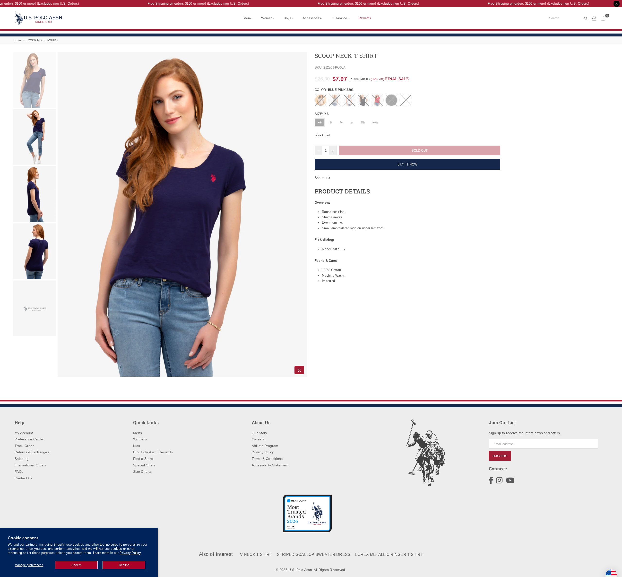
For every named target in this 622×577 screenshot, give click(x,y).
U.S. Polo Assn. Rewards (153, 452)
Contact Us (23, 478)
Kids (136, 446)
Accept (76, 565)
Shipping (21, 459)
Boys (287, 18)
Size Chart (322, 135)
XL (363, 122)
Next (303, 214)
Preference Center (29, 439)
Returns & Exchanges (32, 452)
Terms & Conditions (267, 459)
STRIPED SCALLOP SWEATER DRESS (314, 554)
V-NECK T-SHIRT (256, 554)
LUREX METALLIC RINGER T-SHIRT (389, 554)
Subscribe (500, 456)
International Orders (31, 465)
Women (266, 18)
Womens (140, 439)
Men (246, 18)
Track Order (24, 446)
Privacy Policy (130, 553)
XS (320, 122)
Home (17, 40)
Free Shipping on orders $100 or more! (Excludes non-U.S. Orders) (191, 3)
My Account (24, 433)
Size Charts (142, 471)
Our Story (259, 433)
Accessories (312, 18)
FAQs (19, 471)
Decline (124, 565)
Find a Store (143, 459)
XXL (375, 122)
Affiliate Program (265, 446)
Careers (258, 439)
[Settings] (594, 18)
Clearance (339, 18)
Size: (322, 114)
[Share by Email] (328, 178)
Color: (334, 90)
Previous (62, 214)
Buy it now (407, 164)
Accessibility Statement (270, 465)
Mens (137, 433)
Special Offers (144, 465)
